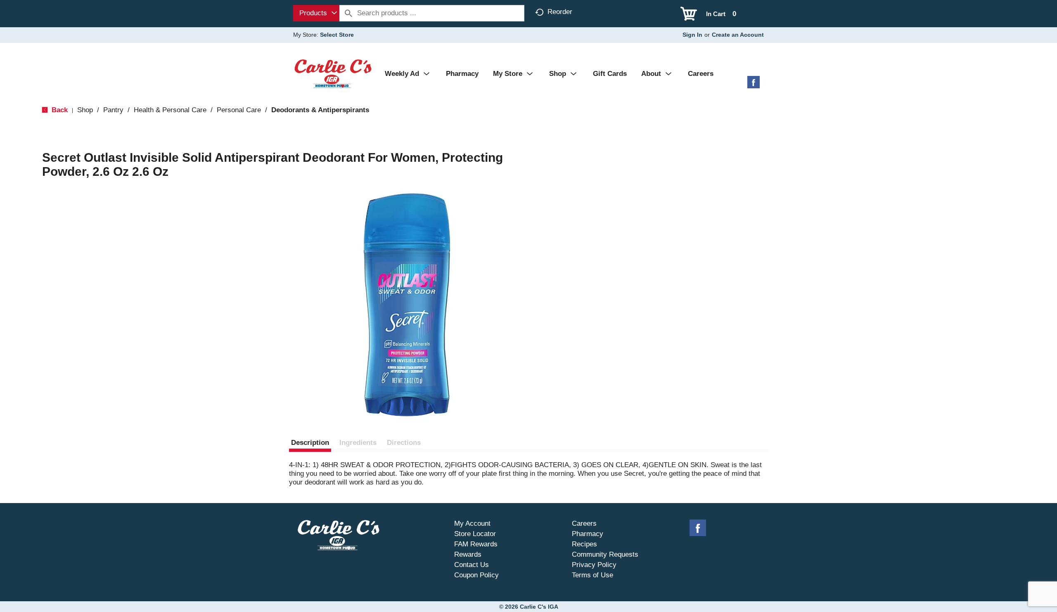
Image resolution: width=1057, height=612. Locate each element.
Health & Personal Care (170, 110)
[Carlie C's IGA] (333, 73)
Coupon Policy (476, 575)
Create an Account (738, 34)
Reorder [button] (559, 12)
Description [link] (310, 443)
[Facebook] (753, 85)
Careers (584, 523)
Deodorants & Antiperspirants (320, 110)
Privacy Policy (594, 565)
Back (59, 110)
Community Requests (605, 554)
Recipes (584, 544)
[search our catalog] (348, 13)
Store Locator (475, 534)
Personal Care (239, 110)
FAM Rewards (476, 544)
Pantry (113, 110)
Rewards (467, 554)
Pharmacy (587, 534)
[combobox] (316, 13)
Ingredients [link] (358, 443)
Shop (85, 110)
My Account (472, 523)
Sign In (692, 34)
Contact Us (471, 565)
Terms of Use (592, 575)
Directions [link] (404, 443)
